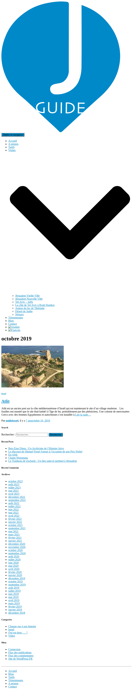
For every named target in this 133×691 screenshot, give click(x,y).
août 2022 (13, 503)
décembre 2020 (16, 543)
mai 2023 (13, 490)
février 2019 (15, 606)
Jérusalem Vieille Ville (27, 295)
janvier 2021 (15, 540)
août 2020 (13, 556)
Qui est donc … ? (18, 632)
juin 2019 (13, 594)
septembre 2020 (17, 553)
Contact (12, 323)
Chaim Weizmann (18, 457)
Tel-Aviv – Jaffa (24, 301)
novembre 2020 (16, 547)
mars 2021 (14, 534)
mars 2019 (14, 603)
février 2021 (15, 537)
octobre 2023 (15, 481)
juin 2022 (13, 509)
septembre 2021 (17, 528)
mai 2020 (13, 565)
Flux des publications (20, 652)
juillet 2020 (14, 559)
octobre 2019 (15, 581)
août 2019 (13, 587)
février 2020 (15, 572)
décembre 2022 (16, 496)
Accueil (12, 140)
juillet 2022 (14, 506)
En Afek (12, 454)
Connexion (14, 649)
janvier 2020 (15, 575)
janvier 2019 (15, 609)
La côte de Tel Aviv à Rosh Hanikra (35, 305)
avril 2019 (13, 600)
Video (11, 635)
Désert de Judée (24, 311)
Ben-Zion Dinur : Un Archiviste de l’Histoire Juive (36, 448)
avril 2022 (13, 515)
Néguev (19, 314)
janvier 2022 (15, 522)
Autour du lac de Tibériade (30, 308)
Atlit (5, 401)
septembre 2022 (17, 500)
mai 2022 (13, 512)
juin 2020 (13, 562)
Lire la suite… (82, 414)
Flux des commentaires (20, 655)
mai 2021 (13, 531)
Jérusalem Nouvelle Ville (29, 298)
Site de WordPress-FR (20, 658)
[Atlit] (32, 386)
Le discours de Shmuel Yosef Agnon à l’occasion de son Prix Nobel (45, 451)
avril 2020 (13, 568)
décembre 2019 (16, 578)
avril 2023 (13, 493)
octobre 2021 (15, 525)
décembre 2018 (16, 612)
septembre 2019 (17, 584)
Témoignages (15, 317)
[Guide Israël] (60, 131)
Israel (3, 393)
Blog (11, 320)
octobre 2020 (15, 550)
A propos (13, 143)
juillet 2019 (14, 590)
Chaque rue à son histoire (22, 626)
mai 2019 (13, 597)
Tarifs (11, 147)
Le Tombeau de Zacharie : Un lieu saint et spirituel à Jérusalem (42, 460)
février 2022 (15, 518)
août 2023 (13, 484)
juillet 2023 (14, 487)
